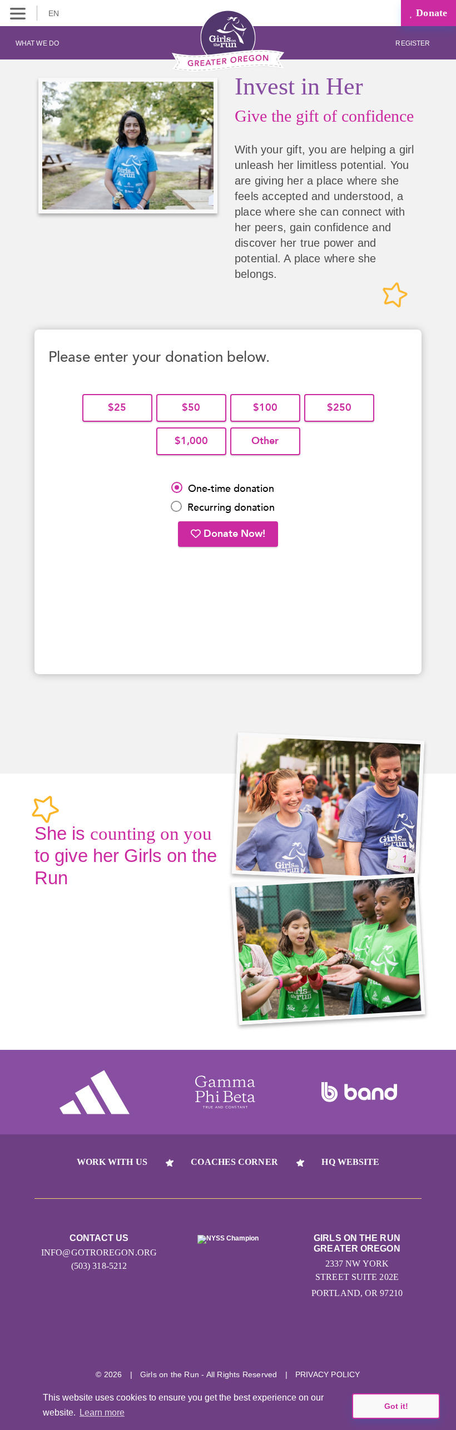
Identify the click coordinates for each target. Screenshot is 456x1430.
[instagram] (186, 1339)
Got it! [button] (396, 1406)
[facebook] (270, 1339)
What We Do (37, 43)
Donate (430, 12)
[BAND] (359, 1092)
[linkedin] (228, 1339)
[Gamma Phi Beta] (225, 1092)
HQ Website (350, 1162)
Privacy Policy (327, 1374)
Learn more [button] (102, 1412)
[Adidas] (94, 1092)
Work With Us (112, 1162)
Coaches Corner (234, 1162)
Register (413, 43)
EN (54, 13)
